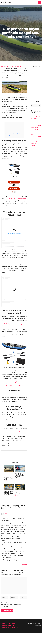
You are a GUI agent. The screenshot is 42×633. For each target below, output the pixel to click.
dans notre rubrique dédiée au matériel (12, 431)
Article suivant (22, 454)
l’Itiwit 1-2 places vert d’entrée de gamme (14, 324)
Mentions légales (11, 623)
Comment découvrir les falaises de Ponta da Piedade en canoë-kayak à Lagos (36, 130)
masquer (17, 123)
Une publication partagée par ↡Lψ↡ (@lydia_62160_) (14, 304)
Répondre (24, 564)
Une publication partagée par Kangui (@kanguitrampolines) (14, 246)
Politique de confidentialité (8, 625)
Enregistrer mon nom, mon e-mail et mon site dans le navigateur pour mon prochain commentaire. (13, 604)
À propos (3, 623)
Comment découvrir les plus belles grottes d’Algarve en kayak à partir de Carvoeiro (36, 141)
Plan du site (15, 627)
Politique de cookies (6, 627)
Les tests (3, 66)
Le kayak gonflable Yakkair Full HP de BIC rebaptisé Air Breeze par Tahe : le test (8, 476)
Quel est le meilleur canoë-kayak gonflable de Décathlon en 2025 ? (19, 475)
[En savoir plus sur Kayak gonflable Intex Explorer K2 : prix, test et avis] (20, 487)
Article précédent (6, 454)
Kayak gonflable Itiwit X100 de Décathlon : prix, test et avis (8, 493)
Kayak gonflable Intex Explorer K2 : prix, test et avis (19, 493)
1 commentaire (10, 66)
